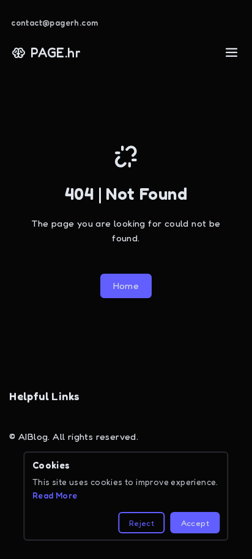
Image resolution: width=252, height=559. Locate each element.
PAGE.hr (56, 52)
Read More (55, 495)
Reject (141, 523)
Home (126, 285)
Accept (195, 523)
